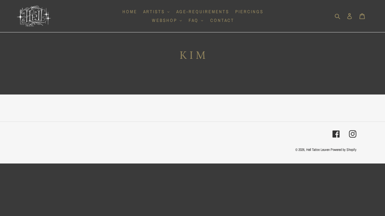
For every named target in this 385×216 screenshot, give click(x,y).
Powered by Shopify (343, 149)
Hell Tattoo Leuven (318, 149)
